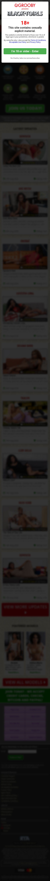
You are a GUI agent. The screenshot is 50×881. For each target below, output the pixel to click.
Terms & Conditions (38, 40)
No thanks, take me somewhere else (25, 58)
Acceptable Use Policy (17, 42)
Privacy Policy (35, 42)
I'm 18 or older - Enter (25, 51)
